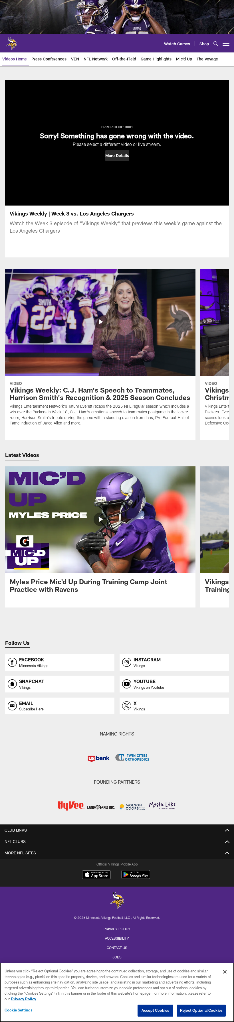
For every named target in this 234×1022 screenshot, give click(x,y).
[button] (117, 155)
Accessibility (117, 938)
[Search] (215, 43)
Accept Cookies (155, 1010)
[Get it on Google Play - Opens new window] (135, 877)
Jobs (117, 957)
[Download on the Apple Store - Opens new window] (96, 875)
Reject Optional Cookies (201, 1010)
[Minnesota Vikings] (117, 901)
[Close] (225, 972)
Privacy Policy (117, 929)
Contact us (117, 948)
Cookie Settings (19, 1010)
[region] (117, 992)
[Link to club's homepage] (11, 41)
